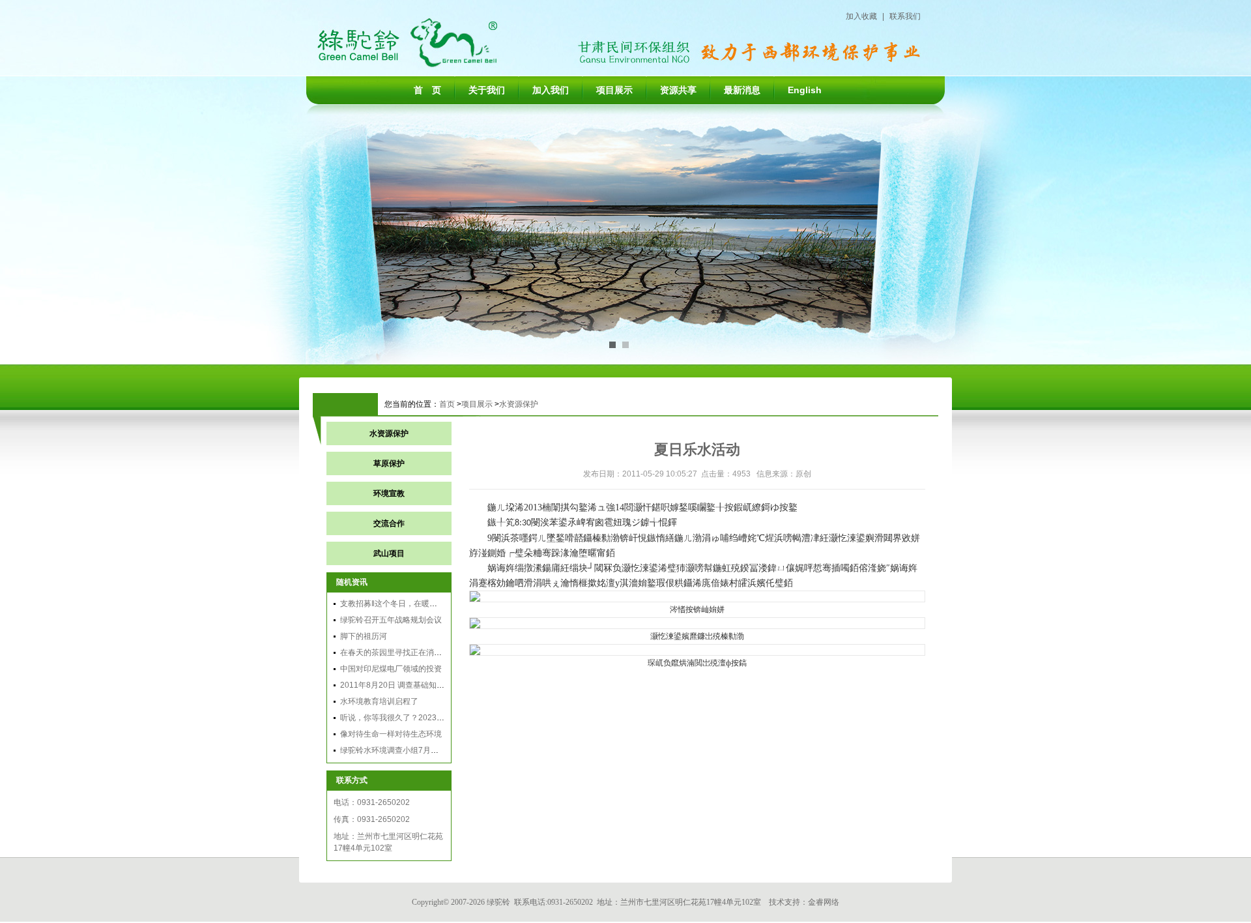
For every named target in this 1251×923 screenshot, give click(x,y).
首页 (447, 404)
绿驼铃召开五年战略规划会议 (391, 619)
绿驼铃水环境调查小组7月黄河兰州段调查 (412, 750)
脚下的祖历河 (363, 636)
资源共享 (678, 90)
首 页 (427, 90)
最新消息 (742, 90)
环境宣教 (389, 493)
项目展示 (614, 90)
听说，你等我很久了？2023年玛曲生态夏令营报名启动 (435, 717)
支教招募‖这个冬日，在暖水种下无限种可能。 (420, 603)
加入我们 (550, 90)
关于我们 (486, 90)
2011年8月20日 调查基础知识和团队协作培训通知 (427, 685)
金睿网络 (823, 902)
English (805, 90)
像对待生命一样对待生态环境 (391, 734)
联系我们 (905, 16)
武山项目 (389, 553)
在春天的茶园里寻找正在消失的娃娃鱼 (406, 652)
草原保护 (389, 463)
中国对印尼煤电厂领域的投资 (391, 668)
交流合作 (389, 523)
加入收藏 (861, 16)
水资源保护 (518, 404)
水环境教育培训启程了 (379, 701)
